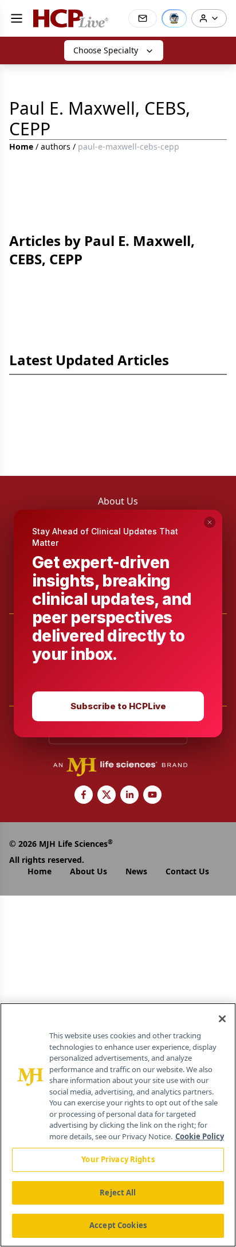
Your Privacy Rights (117, 1159)
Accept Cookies (118, 1225)
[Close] (222, 1018)
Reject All (118, 1192)
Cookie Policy (199, 1136)
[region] (118, 1125)
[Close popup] (209, 522)
